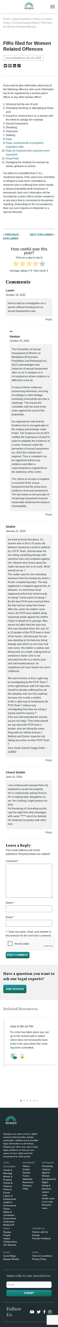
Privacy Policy (39, 1259)
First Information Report (25, 22)
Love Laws (47, 1201)
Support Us (38, 1228)
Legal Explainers (21, 19)
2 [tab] (24, 1100)
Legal (35, 1252)
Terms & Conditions (42, 1256)
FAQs (25, 1188)
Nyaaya (7, 1232)
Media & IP (8, 1225)
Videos (26, 1166)
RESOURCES (29, 1163)
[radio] (16, 264)
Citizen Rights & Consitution (9, 1211)
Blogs (6, 1252)
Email (10, 917)
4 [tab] (30, 1100)
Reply (48, 319)
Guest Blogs (9, 1256)
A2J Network (9, 1245)
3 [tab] (27, 1100)
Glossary (27, 1185)
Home (6, 19)
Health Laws (48, 1198)
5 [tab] (33, 1100)
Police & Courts (42, 19)
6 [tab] (37, 1100)
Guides (26, 1169)
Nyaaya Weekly (11, 1259)
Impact (6, 1238)
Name (10, 902)
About (6, 1228)
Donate (36, 1235)
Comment (12, 861)
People (6, 1235)
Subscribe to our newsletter (28, 1276)
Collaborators (10, 1241)
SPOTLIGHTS (48, 1163)
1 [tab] (21, 1100)
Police (6, 22)
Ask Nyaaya (15, 989)
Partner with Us (40, 1232)
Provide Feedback (41, 1238)
